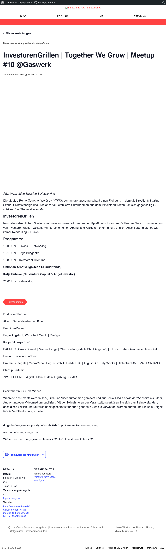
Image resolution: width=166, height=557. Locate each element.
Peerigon (55, 335)
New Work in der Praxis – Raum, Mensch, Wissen (134, 529)
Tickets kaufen (15, 302)
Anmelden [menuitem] (12, 2)
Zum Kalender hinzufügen (25, 454)
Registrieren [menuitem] (25, 2)
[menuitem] (3, 2)
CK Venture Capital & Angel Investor (49, 274)
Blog (23, 16)
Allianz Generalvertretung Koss (23, 321)
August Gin (91, 363)
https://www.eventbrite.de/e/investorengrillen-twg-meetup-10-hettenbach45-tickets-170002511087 (16, 511)
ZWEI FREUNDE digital (18, 377)
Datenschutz (137, 548)
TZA (141, 363)
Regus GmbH (54, 363)
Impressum (152, 548)
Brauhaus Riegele (15, 363)
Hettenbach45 (127, 363)
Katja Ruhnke (12, 274)
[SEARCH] (162, 22)
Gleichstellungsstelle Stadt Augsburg (83, 349)
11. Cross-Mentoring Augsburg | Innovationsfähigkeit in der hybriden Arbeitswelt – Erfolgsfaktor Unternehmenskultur (57, 529)
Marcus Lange (48, 349)
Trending (140, 16)
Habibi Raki (73, 363)
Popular (62, 16)
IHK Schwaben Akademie (127, 349)
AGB (162, 548)
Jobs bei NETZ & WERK (117, 548)
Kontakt (88, 548)
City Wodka (108, 363)
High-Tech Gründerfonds (43, 267)
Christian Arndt (13, 267)
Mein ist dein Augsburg (51, 377)
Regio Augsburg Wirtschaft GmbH (25, 335)
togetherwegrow (11, 498)
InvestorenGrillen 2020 (79, 439)
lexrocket (150, 349)
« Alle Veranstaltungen (17, 33)
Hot (101, 16)
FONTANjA (153, 363)
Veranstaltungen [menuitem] (46, 2)
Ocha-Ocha (36, 363)
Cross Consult (27, 349)
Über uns (100, 548)
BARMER (9, 349)
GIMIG (72, 377)
